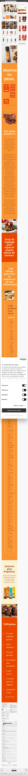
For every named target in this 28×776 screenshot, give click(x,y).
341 (16, 725)
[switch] (24, 390)
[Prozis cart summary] (26, 1)
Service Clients (2, 771)
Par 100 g (4, 709)
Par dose (2, 709)
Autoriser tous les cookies (14, 410)
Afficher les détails (18, 405)
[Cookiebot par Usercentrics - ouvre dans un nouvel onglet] (20, 359)
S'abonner (14, 770)
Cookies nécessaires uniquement (14, 415)
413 (16, 726)
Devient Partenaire (2, 770)
